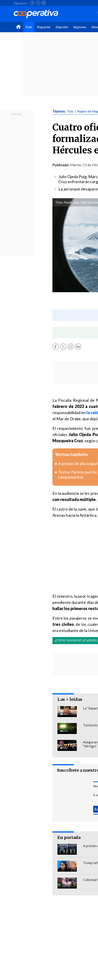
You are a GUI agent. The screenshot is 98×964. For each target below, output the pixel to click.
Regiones (79, 27)
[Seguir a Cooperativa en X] (38, 3)
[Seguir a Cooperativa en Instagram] (43, 3)
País (29, 27)
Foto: (59, 202)
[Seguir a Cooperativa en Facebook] (32, 3)
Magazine (44, 27)
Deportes (62, 27)
